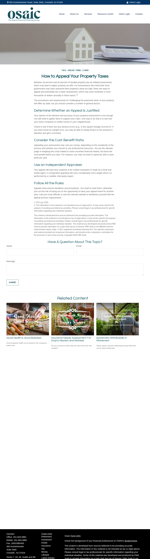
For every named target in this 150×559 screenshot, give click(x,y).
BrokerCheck (131, 541)
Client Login (135, 2)
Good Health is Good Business (23, 338)
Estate (44, 543)
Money (44, 552)
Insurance (46, 546)
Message (10, 261)
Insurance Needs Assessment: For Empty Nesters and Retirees (71, 339)
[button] (62, 14)
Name (9, 246)
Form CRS (76, 536)
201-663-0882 (19, 537)
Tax (43, 549)
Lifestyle (45, 555)
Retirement (46, 536)
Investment (46, 540)
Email (78, 246)
